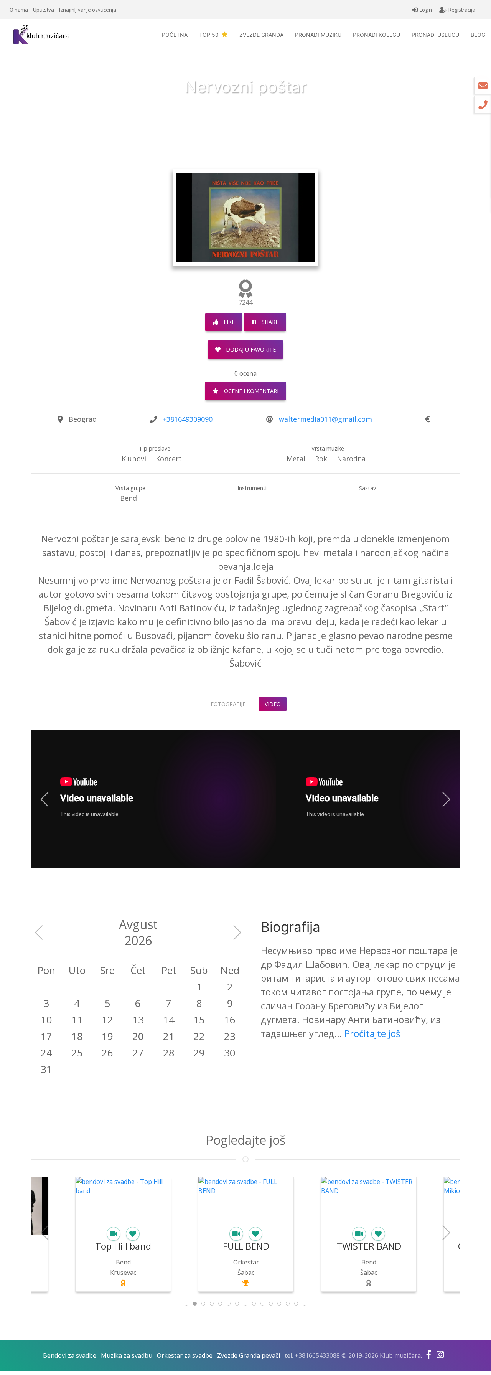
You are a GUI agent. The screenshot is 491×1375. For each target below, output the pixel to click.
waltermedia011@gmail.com (325, 419)
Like (228, 321)
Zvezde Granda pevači (248, 1355)
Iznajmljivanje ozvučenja (87, 9)
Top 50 (210, 34)
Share (269, 321)
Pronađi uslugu (435, 34)
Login (426, 9)
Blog (478, 34)
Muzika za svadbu (126, 1355)
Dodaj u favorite (250, 349)
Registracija (461, 9)
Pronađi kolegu (376, 34)
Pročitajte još (372, 1033)
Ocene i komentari (250, 391)
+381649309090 (188, 419)
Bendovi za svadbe (69, 1355)
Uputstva (43, 9)
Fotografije (228, 704)
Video (273, 704)
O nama (19, 9)
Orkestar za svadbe (185, 1355)
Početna (175, 34)
